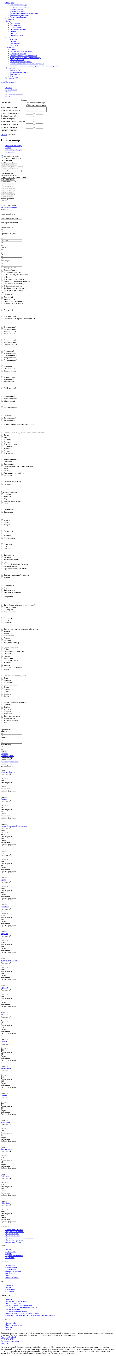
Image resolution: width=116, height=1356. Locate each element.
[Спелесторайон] (7, 192)
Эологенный (8, 366)
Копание (7, 437)
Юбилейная (5, 1203)
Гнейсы (6, 649)
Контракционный (10, 345)
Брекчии (7, 588)
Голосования (15, 74)
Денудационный (10, 358)
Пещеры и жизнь (16, 9)
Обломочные (9, 586)
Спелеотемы (15, 43)
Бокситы (7, 523)
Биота (7, 96)
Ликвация (7, 468)
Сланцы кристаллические (14, 651)
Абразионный (9, 382)
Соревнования (15, 25)
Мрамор (7, 656)
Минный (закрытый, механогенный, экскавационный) (25, 433)
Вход (3, 82)
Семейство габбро (11, 685)
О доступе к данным (18, 54)
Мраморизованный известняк (15, 569)
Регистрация (11, 82)
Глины (6, 620)
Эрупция (7, 442)
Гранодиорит (9, 689)
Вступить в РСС (11, 78)
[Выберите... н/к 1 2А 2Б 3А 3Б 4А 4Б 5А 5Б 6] (6, 225)
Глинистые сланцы (11, 660)
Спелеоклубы (15, 70)
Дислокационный (10, 399)
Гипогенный (8, 310)
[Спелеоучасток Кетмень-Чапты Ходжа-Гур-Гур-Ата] (8, 182)
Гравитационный (10, 355)
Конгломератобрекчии (12, 592)
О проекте (14, 50)
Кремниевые (8, 510)
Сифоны (8, 92)
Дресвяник (8, 633)
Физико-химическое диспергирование (18, 466)
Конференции (15, 27)
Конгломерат (9, 636)
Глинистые (8, 618)
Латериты (7, 525)
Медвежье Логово (8, 772)
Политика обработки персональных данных (27, 64)
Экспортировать (7, 756)
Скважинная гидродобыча (14, 473)
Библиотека (9, 19)
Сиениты (7, 694)
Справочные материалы (19, 15)
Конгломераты (9, 590)
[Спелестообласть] (8, 190)
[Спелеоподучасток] (8, 184)
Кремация (7, 471)
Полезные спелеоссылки (19, 72)
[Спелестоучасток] (8, 194)
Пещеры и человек (17, 11)
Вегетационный (10, 418)
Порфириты (8, 711)
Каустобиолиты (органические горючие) (19, 605)
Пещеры (13, 41)
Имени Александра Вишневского (14, 826)
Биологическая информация (14, 284)
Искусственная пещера (13, 158)
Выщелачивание (10, 464)
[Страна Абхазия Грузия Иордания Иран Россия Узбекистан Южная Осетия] (7, 162)
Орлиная (4, 988)
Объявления (14, 31)
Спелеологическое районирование (23, 56)
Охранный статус (10, 270)
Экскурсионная (10, 205)
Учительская (6, 1068)
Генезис (8, 148)
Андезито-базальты (11, 721)
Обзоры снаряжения (18, 29)
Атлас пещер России (18, 17)
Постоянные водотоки (12, 272)
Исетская (4, 1014)
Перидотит (8, 680)
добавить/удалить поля (9, 762)
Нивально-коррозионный (13, 304)
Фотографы (14, 45)
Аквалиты (8, 497)
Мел (5, 562)
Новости (13, 33)
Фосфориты (8, 597)
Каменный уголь (10, 612)
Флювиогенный (10, 377)
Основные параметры (13, 146)
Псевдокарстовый (11, 316)
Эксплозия (8, 475)
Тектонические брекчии (13, 667)
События (8, 21)
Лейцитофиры (9, 718)
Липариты (8, 714)
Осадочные (8, 494)
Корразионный (9, 369)
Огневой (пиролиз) (11, 444)
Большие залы (10, 1252)
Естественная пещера (12, 156)
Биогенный (8, 416)
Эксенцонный (9, 420)
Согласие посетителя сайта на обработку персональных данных (34, 66)
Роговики (7, 663)
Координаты (10, 152)
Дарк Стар (5, 907)
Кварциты (8, 654)
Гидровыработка (10, 446)
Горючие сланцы (10, 607)
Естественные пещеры (18, 5)
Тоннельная (5, 1122)
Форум (12, 76)
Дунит (6, 678)
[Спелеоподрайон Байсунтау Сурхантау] (8, 179)
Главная (4, 135)
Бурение (7, 451)
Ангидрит (7, 536)
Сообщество (10, 68)
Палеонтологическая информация (17, 281)
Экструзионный (10, 329)
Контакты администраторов (21, 62)
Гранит (6, 692)
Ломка (6, 435)
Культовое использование (13, 290)
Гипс (5, 533)
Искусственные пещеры (19, 7)
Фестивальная (6, 1149)
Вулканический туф (11, 643)
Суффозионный (10, 388)
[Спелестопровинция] (9, 188)
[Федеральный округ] (9, 164)
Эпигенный (8, 297)
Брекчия (7, 631)
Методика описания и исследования (24, 13)
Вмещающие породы (13, 150)
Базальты (7, 705)
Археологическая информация (15, 279)
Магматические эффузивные (15, 702)
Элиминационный (11, 459)
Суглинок (7, 623)
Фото (7, 37)
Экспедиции (15, 23)
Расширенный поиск (9, 207)
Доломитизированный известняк (16, 575)
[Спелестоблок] (7, 197)
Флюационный (9, 334)
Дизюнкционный (10, 342)
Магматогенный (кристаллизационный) (19, 319)
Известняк (8, 557)
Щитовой (7, 449)
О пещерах (9, 3)
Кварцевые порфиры (12, 716)
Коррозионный (9, 299)
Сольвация (8, 462)
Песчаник (7, 640)
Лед (5, 499)
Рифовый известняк (11, 560)
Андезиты (7, 709)
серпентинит (9, 658)
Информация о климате (13, 286)
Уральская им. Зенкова (9, 961)
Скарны (7, 665)
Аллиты (7, 520)
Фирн (6, 503)
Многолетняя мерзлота (12, 501)
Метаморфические (11, 647)
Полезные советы (17, 35)
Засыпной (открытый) (12, 482)
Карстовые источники (14, 94)
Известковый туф (10, 566)
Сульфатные (8, 531)
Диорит (7, 687)
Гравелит (7, 638)
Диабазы (7, 707)
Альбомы (13, 39)
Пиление (7, 440)
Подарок (4, 1041)
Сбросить (4, 754)
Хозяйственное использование (15, 288)
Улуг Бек (4, 934)
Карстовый (8, 295)
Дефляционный (10, 371)
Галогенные (8, 544)
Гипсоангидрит (10, 538)
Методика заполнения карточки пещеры (25, 58)
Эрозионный (9, 379)
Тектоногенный (10, 340)
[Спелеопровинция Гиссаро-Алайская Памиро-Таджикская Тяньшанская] (9, 173)
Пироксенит (8, 683)
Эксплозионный (10, 332)
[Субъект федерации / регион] (12, 166)
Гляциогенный (9, 396)
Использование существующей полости (19, 424)
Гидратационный (10, 360)
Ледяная (4, 799)
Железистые (8, 512)
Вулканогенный (10, 327)
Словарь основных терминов (21, 52)
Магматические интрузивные (15, 676)
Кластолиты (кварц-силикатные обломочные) (21, 629)
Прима (3, 880)
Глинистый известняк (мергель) (16, 564)
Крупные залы (11, 90)
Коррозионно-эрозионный (14, 301)
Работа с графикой (17, 60)
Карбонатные (9, 555)
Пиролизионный (10, 407)
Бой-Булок (5, 1176)
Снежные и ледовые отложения (16, 275)
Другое (6, 669)
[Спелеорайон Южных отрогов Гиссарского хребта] (14, 177)
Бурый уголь (8, 610)
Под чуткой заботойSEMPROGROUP (8, 1338)
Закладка (7, 484)
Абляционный (9, 401)
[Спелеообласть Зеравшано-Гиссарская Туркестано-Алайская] (10, 175)
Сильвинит (8, 549)
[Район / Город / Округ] (9, 169)
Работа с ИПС (10, 47)
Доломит (7, 577)
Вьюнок (4, 1095)
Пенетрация (8, 453)
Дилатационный (10, 353)
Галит (6, 546)
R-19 (3, 853)
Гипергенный (9, 351)
